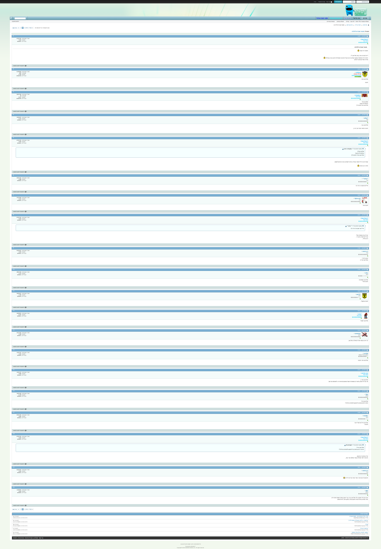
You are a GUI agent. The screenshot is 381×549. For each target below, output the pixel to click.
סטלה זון (36, 538)
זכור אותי (328, 1)
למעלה (15, 538)
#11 (14, 291)
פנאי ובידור (358, 25)
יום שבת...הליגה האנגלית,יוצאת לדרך (358, 520)
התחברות (338, 1)
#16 (14, 390)
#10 (14, 269)
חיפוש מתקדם (15, 21)
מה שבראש (350, 25)
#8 (13, 214)
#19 (14, 467)
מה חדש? (356, 18)
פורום (365, 18)
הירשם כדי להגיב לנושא (19, 65)
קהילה (347, 21)
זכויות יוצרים (21, 538)
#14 (14, 349)
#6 (13, 175)
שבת (366, 524)
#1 (13, 36)
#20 (14, 487)
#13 (14, 330)
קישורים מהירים (331, 21)
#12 (14, 310)
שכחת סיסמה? (321, 1)
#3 (13, 91)
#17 (14, 412)
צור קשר (41, 538)
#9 (13, 248)
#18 (14, 433)
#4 (13, 114)
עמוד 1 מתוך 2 (28, 28)
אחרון (15, 28)
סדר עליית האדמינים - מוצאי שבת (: (358, 516)
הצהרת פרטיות (29, 538)
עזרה (315, 1)
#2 (13, 69)
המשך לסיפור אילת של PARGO (360, 532)
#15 (14, 369)
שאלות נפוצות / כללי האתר (362, 21)
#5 (13, 137)
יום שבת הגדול (364, 528)
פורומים (365, 25)
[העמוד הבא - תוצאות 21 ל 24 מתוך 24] (18, 28)
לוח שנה (352, 21)
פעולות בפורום (340, 21)
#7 (13, 195)
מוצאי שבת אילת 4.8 (358, 31)
